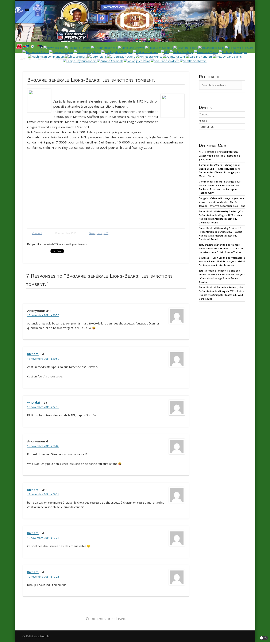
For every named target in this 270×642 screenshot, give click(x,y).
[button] (264, 638)
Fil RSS (203, 120)
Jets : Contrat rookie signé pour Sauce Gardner (222, 278)
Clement (37, 233)
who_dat (33, 402)
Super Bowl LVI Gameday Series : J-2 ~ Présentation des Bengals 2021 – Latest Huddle (221, 291)
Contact (204, 114)
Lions (99, 233)
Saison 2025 (61, 59)
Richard (33, 354)
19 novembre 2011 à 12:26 (43, 576)
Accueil (25, 59)
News (42, 59)
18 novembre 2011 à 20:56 (43, 315)
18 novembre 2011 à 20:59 (43, 359)
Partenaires (206, 126)
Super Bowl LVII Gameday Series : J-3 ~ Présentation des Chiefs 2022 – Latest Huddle (221, 231)
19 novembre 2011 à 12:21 (43, 538)
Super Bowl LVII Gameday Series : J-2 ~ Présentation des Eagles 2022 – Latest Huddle (221, 215)
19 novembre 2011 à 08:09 (43, 446)
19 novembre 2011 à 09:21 (43, 494)
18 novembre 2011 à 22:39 (43, 407)
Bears (92, 233)
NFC (106, 233)
